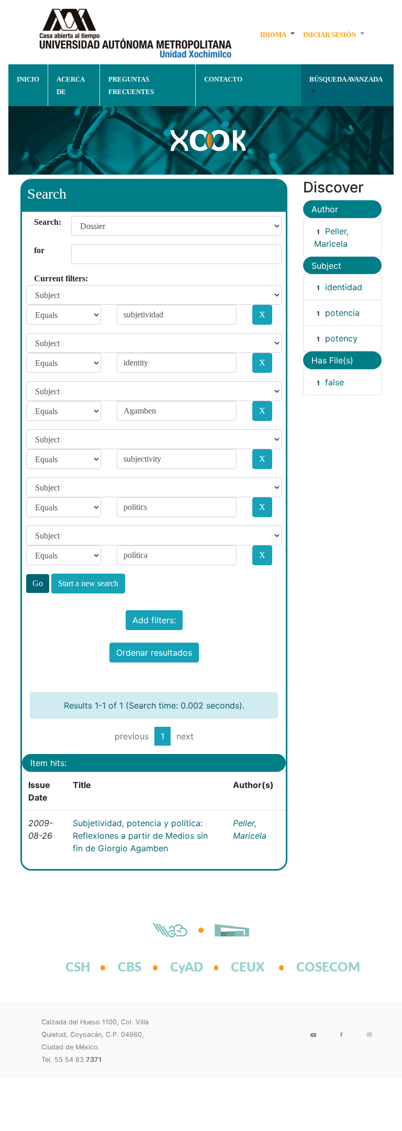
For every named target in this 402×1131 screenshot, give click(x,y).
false (334, 382)
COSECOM (316, 968)
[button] (277, 34)
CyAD (186, 968)
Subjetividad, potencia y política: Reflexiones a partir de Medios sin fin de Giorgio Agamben (140, 835)
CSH (78, 968)
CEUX (248, 968)
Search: (38, 222)
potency (341, 338)
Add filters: (154, 620)
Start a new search (88, 583)
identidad (343, 287)
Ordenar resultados (154, 652)
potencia (342, 312)
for (38, 250)
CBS (129, 968)
